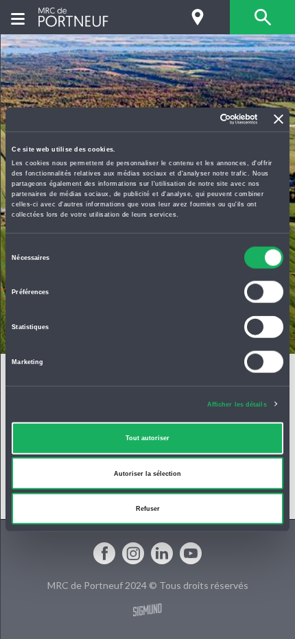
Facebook (104, 553)
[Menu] (18, 17)
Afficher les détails (237, 403)
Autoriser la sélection (147, 473)
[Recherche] (262, 17)
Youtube (191, 553)
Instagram (133, 553)
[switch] (263, 292)
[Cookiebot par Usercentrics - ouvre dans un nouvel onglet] (198, 119)
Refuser (148, 508)
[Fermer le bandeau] (278, 119)
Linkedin (162, 553)
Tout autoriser (147, 438)
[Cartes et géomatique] (197, 17)
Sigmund (147, 609)
